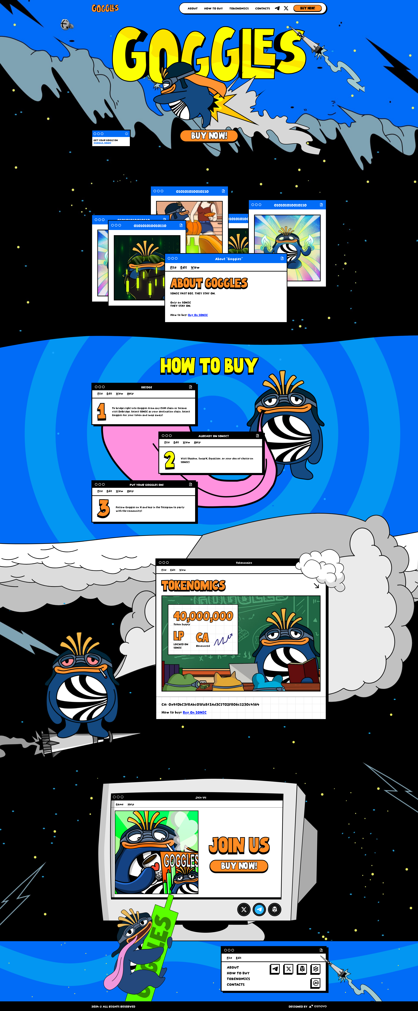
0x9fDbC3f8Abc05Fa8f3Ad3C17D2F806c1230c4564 (214, 704)
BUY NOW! (307, 8)
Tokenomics (239, 8)
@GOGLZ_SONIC (102, 142)
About (193, 8)
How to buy (213, 8)
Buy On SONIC (198, 314)
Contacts (262, 8)
